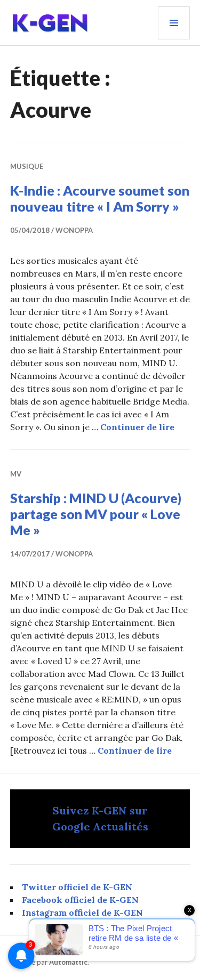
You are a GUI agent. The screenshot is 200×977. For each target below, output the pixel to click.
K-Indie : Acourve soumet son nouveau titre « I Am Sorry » (99, 198)
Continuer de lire (137, 427)
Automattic (68, 962)
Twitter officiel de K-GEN (77, 887)
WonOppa (74, 230)
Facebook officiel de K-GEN (80, 899)
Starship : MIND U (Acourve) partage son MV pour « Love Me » (95, 514)
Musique (26, 166)
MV (15, 474)
